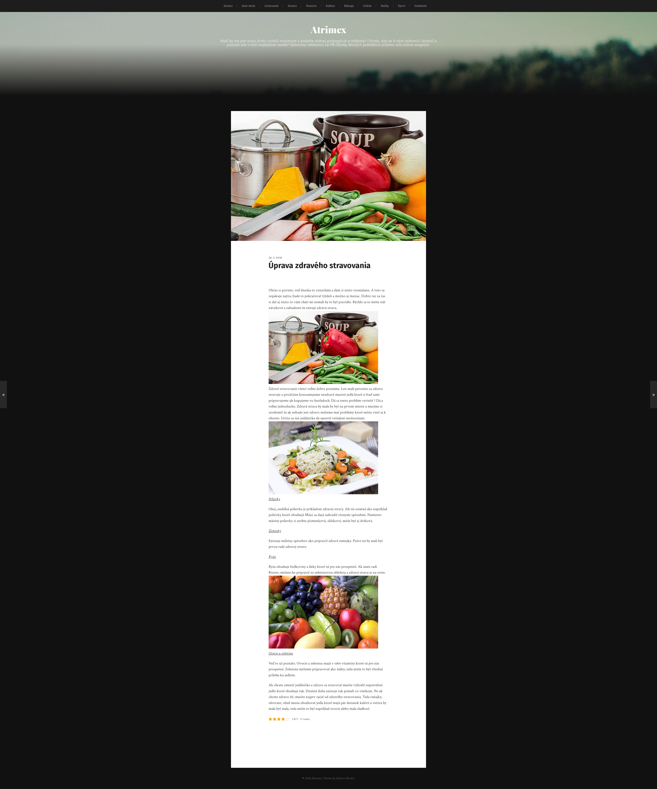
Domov (228, 6)
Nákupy (349, 6)
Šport (401, 6)
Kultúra (330, 6)
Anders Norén (345, 778)
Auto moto (248, 6)
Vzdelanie (420, 6)
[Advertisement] (328, 85)
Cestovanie (272, 6)
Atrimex (328, 29)
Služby (385, 6)
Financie (311, 6)
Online (367, 6)
